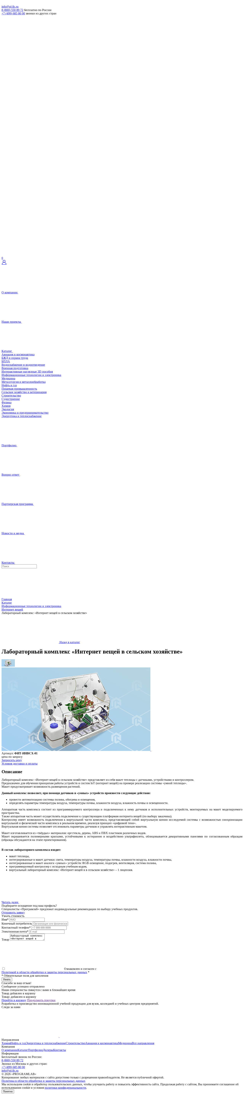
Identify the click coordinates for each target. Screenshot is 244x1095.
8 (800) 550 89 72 (12, 10)
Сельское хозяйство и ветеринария (24, 392)
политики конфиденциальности (65, 1087)
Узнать (7, 979)
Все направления (143, 1043)
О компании (10, 1050)
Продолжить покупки (41, 1000)
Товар (5, 939)
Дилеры (48, 1050)
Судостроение (11, 399)
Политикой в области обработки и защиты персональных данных (44, 972)
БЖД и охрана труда (15, 357)
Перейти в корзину (14, 1000)
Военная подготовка (15, 368)
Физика (6, 402)
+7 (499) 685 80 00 (13, 13)
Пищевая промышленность (19, 388)
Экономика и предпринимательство (25, 412)
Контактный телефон (16, 927)
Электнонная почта (15, 931)
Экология (8, 409)
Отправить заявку (13, 912)
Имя (5, 919)
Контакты (59, 1050)
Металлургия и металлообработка (24, 381)
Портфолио (35, 1050)
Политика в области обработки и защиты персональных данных (43, 1080)
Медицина (8, 378)
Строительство (11, 395)
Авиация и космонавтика (18, 354)
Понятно (8, 1091)
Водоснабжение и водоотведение (23, 364)
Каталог (23, 1050)
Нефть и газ (9, 385)
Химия (6, 405)
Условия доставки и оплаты (20, 763)
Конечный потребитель (17, 923)
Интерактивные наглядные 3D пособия (27, 371)
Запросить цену (12, 760)
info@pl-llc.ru (10, 6)
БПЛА (6, 361)
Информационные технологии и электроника (31, 375)
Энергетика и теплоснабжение (22, 416)
